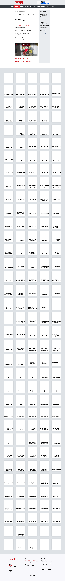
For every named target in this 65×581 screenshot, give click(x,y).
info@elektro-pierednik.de (45, 3)
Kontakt (53, 6)
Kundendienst (32, 6)
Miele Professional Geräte (24, 6)
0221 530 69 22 (45, 2)
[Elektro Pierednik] (19, 2)
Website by (32, 575)
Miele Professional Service (40, 6)
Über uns (12, 6)
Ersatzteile (48, 6)
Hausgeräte (17, 6)
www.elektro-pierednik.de (45, 33)
